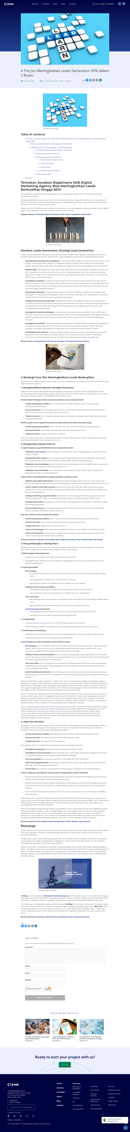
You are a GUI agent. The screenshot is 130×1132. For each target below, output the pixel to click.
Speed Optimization (96, 1108)
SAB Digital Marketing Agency (55, 896)
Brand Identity (94, 1090)
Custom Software (113, 1101)
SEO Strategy (30, 646)
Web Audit (111, 1086)
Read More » (29, 1041)
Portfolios (45, 4)
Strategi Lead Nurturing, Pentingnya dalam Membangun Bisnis (63, 917)
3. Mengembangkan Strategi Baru (48, 157)
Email (27, 973)
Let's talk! (65, 1065)
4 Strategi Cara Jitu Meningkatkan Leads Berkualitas (51, 147)
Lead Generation (47, 81)
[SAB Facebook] (8, 1116)
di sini (100, 906)
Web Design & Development (77, 1088)
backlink (44, 583)
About (55, 4)
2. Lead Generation (46, 163)
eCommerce (76, 1098)
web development (69, 854)
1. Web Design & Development (51, 160)
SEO (74, 1101)
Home (59, 1083)
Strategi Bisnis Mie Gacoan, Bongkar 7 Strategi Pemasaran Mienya (61, 341)
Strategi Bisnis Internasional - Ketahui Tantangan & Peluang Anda (91, 1038)
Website (28, 980)
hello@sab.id (13, 1100)
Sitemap (10, 1120)
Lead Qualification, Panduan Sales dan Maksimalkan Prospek (63, 1038)
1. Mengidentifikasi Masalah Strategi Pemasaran (54, 150)
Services (35, 4)
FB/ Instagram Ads (78, 1109)
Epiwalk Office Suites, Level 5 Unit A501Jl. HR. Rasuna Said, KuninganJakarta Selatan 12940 (19, 1095)
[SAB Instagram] (20, 1116)
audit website (40, 452)
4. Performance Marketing (49, 171)
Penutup (28, 178)
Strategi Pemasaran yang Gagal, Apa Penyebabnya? (37, 1038)
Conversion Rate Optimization (95, 1100)
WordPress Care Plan (114, 1094)
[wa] (119, 3)
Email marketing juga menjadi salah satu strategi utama (43, 707)
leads (71, 200)
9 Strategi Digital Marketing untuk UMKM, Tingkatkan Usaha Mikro (63, 214)
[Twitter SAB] (14, 1116)
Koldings (24, 896)
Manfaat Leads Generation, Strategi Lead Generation (51, 144)
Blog (63, 4)
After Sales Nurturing (93, 1095)
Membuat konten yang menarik (38, 623)
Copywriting (94, 1086)
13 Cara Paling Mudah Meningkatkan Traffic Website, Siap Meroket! (62, 821)
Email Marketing (32, 609)
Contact (73, 4)
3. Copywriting (45, 167)
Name (28, 966)
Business (55, 81)
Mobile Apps (112, 1105)
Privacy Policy (18, 1120)
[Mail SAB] (27, 1116)
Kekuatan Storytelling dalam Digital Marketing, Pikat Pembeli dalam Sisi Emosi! (69, 540)
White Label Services (114, 1090)
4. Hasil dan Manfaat (43, 174)
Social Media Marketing (76, 1093)
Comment (29, 947)
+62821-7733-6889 (14, 1102)
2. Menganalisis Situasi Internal (47, 154)
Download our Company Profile (21, 1107)
